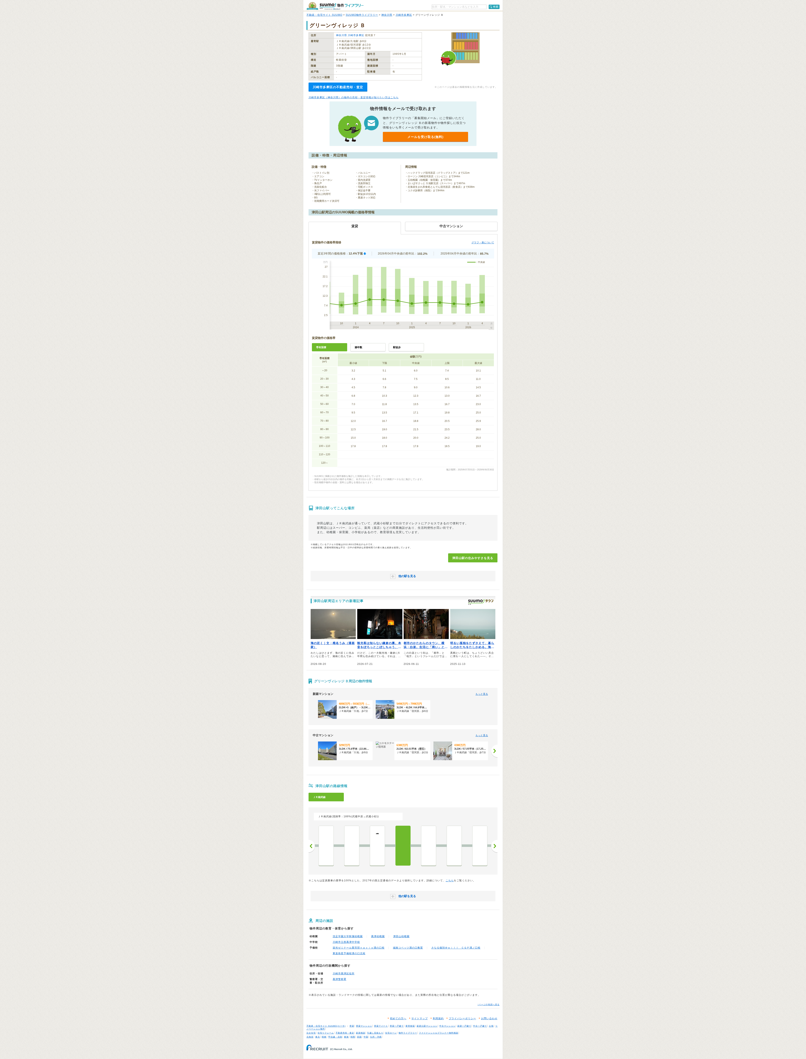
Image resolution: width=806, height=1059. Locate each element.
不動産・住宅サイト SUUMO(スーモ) (325, 1026)
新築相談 (360, 1033)
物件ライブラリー (408, 1033)
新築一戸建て (464, 1026)
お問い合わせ (489, 1018)
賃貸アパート (381, 1026)
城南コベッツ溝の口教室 (408, 947)
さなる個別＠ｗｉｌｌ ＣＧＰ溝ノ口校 (455, 947)
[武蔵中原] (326, 845)
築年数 (358, 347)
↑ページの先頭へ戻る (489, 1004)
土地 (491, 1026)
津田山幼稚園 (401, 936)
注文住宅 (311, 1033)
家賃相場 (410, 1026)
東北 (317, 1037)
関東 (324, 1037)
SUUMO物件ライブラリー (362, 14)
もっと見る (481, 694)
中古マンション (447, 1026)
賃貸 (351, 1026)
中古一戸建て (480, 1026)
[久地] (428, 845)
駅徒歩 (397, 347)
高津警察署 (339, 979)
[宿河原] (454, 845)
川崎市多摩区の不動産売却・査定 (338, 87)
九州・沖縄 (376, 1037)
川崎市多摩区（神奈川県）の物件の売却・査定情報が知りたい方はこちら (354, 97)
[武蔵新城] (351, 845)
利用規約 (438, 1018)
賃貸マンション (364, 1026)
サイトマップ (419, 1018)
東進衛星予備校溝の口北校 (349, 953)
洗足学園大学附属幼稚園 (348, 936)
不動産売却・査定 (345, 1033)
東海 (346, 1037)
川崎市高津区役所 (344, 973)
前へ (312, 846)
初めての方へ (398, 1018)
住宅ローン (391, 1033)
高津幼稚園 (378, 936)
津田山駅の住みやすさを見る (472, 558)
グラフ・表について (482, 242)
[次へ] (494, 751)
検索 (496, 6)
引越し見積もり (375, 1033)
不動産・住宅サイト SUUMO (324, 14)
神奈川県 (386, 14)
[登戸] (479, 845)
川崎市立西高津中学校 (346, 942)
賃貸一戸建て (397, 1026)
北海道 (309, 1037)
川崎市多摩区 (404, 14)
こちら (450, 880)
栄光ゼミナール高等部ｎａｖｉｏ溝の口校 (359, 947)
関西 (353, 1037)
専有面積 (321, 347)
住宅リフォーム (326, 1033)
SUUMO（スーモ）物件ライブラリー (335, 6)
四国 (359, 1037)
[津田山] (403, 845)
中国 (366, 1037)
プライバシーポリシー (462, 1018)
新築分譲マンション (427, 1026)
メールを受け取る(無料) (425, 137)
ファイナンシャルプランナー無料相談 (438, 1033)
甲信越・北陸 (335, 1037)
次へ (494, 846)
